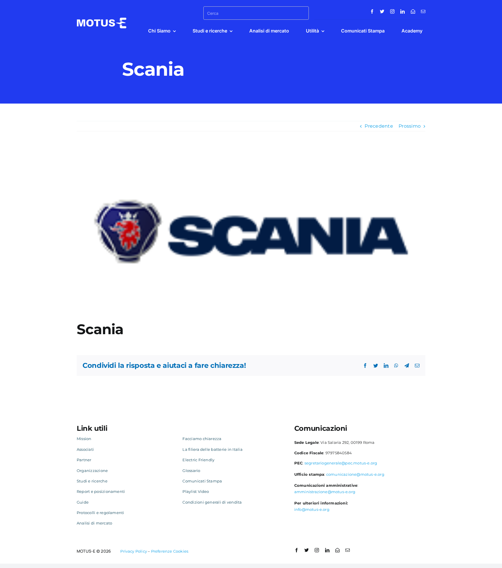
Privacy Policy (133, 551)
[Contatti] (413, 11)
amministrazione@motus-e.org (324, 491)
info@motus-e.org (311, 509)
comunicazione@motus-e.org (355, 474)
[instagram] (392, 11)
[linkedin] (402, 11)
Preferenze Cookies (170, 551)
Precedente (379, 126)
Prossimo (410, 126)
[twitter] (382, 11)
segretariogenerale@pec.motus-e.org (340, 463)
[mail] (423, 11)
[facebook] (372, 11)
